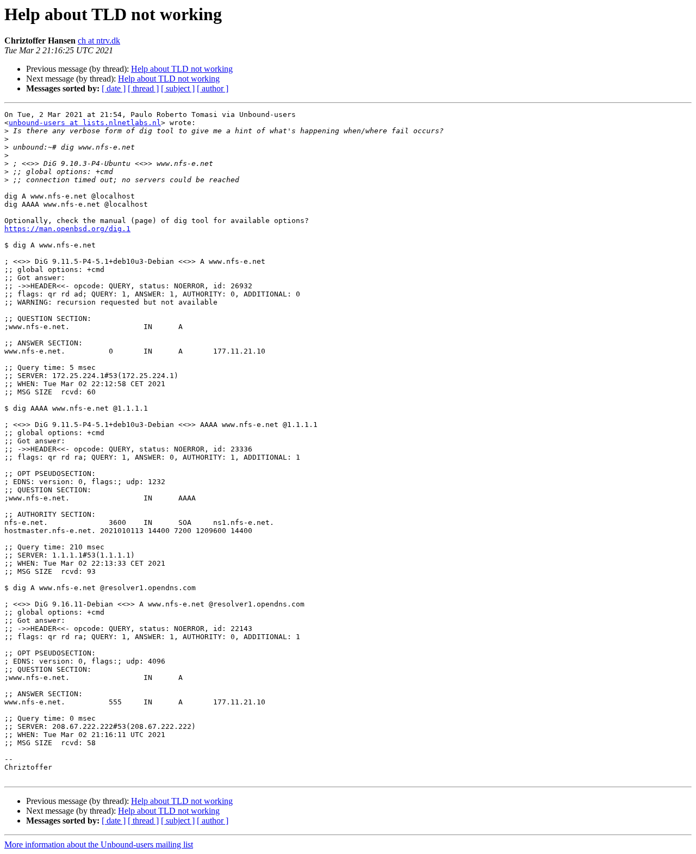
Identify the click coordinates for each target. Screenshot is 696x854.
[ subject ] (178, 88)
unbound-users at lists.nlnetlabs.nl (85, 123)
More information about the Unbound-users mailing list (98, 844)
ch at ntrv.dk (99, 40)
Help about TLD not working (182, 68)
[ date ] (114, 88)
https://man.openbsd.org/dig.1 (67, 229)
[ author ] (212, 88)
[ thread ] (143, 88)
